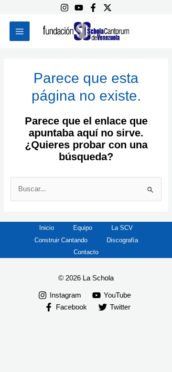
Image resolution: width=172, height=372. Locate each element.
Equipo (82, 227)
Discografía (122, 240)
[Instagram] (64, 7)
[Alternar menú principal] (20, 31)
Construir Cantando (60, 240)
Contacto (86, 252)
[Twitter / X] (107, 7)
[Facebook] (93, 7)
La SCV (122, 227)
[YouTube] (79, 7)
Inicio (46, 227)
